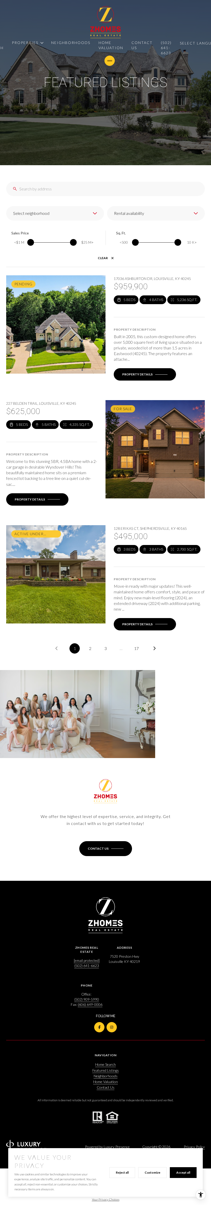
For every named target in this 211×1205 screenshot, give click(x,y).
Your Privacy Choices (105, 1199)
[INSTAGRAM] (112, 1027)
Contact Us (142, 45)
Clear (103, 258)
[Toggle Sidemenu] (109, 61)
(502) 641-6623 (166, 47)
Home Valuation (111, 45)
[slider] (31, 242)
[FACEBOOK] (99, 1027)
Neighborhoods (70, 42)
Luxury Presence (117, 1147)
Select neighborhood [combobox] (31, 213)
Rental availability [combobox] (129, 213)
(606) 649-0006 (90, 1004)
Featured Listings (105, 1070)
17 (136, 648)
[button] (105, 848)
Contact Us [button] (106, 1087)
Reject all (122, 1172)
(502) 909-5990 (86, 999)
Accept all (183, 1172)
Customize (152, 1172)
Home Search (105, 1064)
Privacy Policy (194, 1147)
